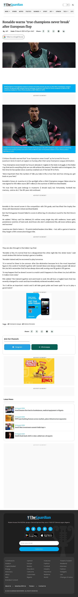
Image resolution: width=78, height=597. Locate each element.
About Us (8, 586)
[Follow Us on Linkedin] (45, 529)
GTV (72, 11)
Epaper (14, 11)
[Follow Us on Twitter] (33, 529)
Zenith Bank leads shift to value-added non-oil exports (34, 436)
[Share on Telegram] (58, 31)
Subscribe (39, 549)
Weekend (63, 563)
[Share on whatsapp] (53, 31)
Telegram (18, 347)
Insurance (47, 572)
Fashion (47, 563)
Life (51, 11)
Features (47, 561)
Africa (7, 574)
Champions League (15, 324)
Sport (45, 11)
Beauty (29, 566)
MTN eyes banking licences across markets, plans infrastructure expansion (40, 419)
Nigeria (29, 577)
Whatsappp (45, 347)
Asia (6, 577)
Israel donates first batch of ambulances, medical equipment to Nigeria (39, 410)
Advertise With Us (20, 586)
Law (61, 574)
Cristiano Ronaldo (29, 324)
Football (47, 566)
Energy (7, 569)
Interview (63, 566)
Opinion (58, 11)
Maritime (47, 574)
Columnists (31, 574)
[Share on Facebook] (43, 31)
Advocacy (8, 572)
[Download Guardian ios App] (46, 535)
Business (37, 11)
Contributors (9, 561)
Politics (28, 11)
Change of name (66, 577)
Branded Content (11, 580)
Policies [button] (31, 586)
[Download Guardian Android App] (31, 535)
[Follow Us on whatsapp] (50, 529)
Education (30, 569)
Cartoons (30, 572)
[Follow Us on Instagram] (39, 529)
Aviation (8, 563)
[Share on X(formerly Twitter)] (48, 31)
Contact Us (42, 586)
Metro (21, 11)
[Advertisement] (39, 476)
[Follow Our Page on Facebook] (28, 529)
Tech (65, 11)
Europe (29, 563)
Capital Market (10, 566)
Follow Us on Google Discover (15, 37)
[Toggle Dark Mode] (66, 4)
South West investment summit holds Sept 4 (30, 427)
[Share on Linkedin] (63, 31)
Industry (47, 569)
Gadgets (63, 572)
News (7, 11)
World (46, 577)
